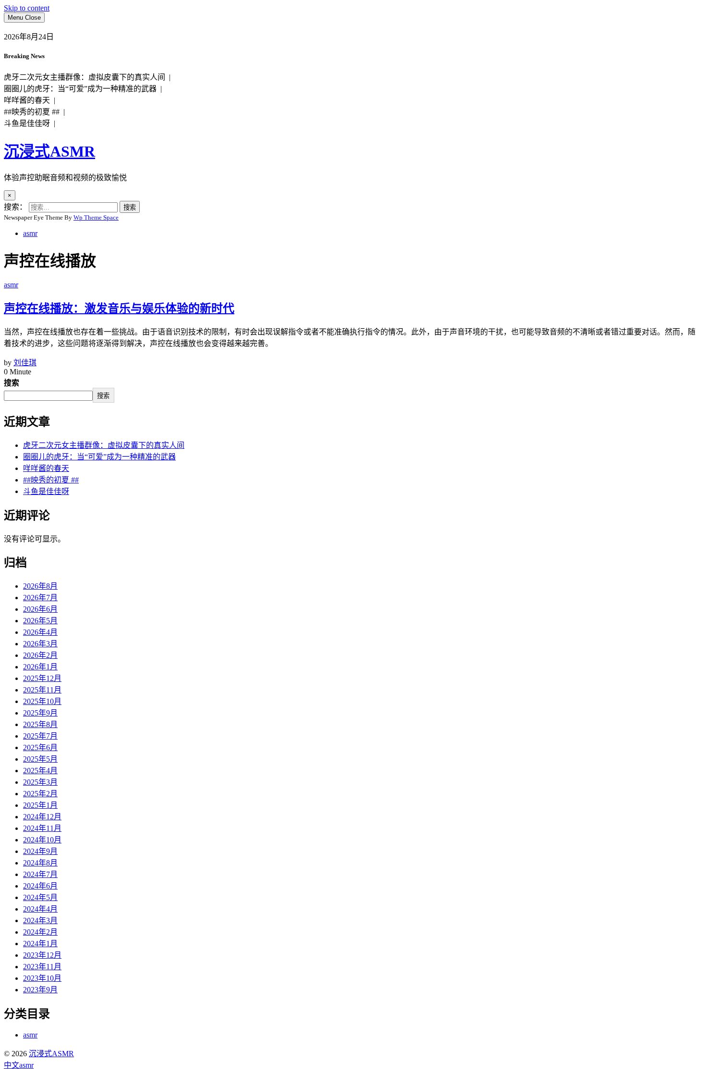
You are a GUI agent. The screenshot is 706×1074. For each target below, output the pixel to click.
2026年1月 (40, 667)
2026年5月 (40, 621)
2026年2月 (40, 655)
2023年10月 (42, 978)
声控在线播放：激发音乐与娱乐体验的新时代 (119, 308)
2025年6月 (40, 747)
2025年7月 (40, 736)
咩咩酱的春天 (46, 468)
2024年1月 (40, 943)
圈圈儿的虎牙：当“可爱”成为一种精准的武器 (99, 457)
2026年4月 (40, 632)
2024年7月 (40, 874)
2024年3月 (40, 920)
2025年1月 (40, 805)
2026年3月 (40, 644)
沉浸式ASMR (49, 151)
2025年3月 (40, 782)
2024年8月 (40, 863)
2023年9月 (40, 990)
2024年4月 (40, 909)
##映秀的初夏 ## (51, 480)
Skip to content (26, 8)
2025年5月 (40, 759)
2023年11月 (42, 967)
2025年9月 (40, 713)
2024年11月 (42, 828)
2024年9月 (40, 851)
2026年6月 (40, 609)
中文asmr (19, 1065)
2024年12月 (42, 817)
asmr (30, 233)
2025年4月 (40, 770)
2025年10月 (42, 701)
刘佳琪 (25, 362)
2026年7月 (40, 597)
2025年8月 (40, 724)
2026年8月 (40, 586)
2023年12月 (42, 955)
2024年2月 (40, 932)
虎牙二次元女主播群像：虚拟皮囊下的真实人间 (103, 445)
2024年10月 (42, 840)
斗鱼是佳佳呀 (46, 491)
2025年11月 (42, 690)
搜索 (11, 383)
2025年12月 (42, 678)
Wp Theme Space (96, 217)
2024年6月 (40, 886)
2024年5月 (40, 897)
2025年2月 (40, 794)
